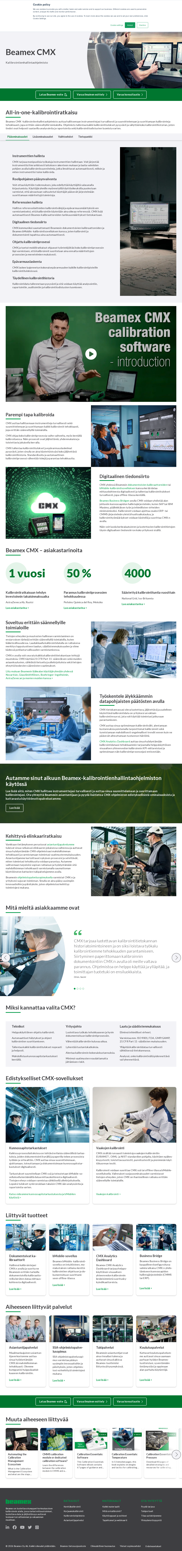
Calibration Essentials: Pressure (159, 1456)
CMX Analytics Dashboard (115, 741)
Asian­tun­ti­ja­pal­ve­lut (23, 1347)
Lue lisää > (15, 1288)
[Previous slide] (5, 957)
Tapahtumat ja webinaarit (114, 1520)
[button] (75, 989)
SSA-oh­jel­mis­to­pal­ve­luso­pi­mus (68, 1349)
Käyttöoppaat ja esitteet (114, 1515)
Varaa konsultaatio (128, 94)
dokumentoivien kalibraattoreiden (147, 484)
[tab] (17, 137)
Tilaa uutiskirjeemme (151, 1515)
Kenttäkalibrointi (72, 1506)
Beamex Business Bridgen (114, 500)
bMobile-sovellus (65, 1256)
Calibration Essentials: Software (90, 1456)
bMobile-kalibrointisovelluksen (117, 488)
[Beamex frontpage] (18, 1501)
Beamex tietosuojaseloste (73, 1546)
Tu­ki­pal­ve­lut (105, 1347)
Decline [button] (142, 25)
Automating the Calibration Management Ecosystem (17, 1459)
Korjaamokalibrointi (73, 1511)
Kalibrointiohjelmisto (74, 1515)
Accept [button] (130, 25)
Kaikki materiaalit (111, 1506)
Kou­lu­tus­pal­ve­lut (152, 1347)
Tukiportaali (147, 1511)
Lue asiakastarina (16, 607)
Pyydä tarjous (148, 1506)
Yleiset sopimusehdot (130, 1546)
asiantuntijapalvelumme (61, 844)
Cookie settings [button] (116, 25)
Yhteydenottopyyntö (151, 1520)
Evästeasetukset (153, 1546)
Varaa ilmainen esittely (90, 94)
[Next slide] (176, 957)
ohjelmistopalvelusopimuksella (35, 877)
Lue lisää (14, 807)
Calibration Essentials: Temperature (125, 1456)
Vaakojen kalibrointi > (108, 1194)
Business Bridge (151, 1256)
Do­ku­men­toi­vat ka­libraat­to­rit (22, 1258)
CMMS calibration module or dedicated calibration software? (55, 1458)
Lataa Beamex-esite (51, 94)
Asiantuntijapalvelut (74, 1520)
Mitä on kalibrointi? (112, 1511)
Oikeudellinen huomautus (103, 1546)
